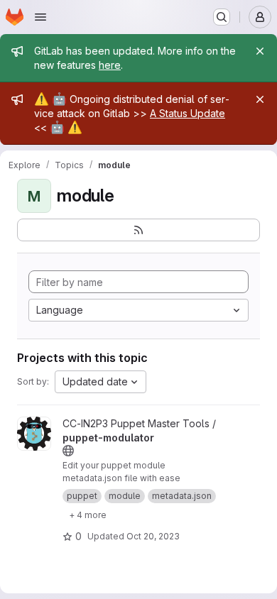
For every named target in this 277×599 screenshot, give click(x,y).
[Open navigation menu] (40, 17)
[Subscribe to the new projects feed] (138, 230)
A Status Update (187, 113)
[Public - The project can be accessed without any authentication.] (68, 450)
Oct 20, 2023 (153, 536)
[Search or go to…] (221, 17)
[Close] (259, 51)
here (110, 65)
